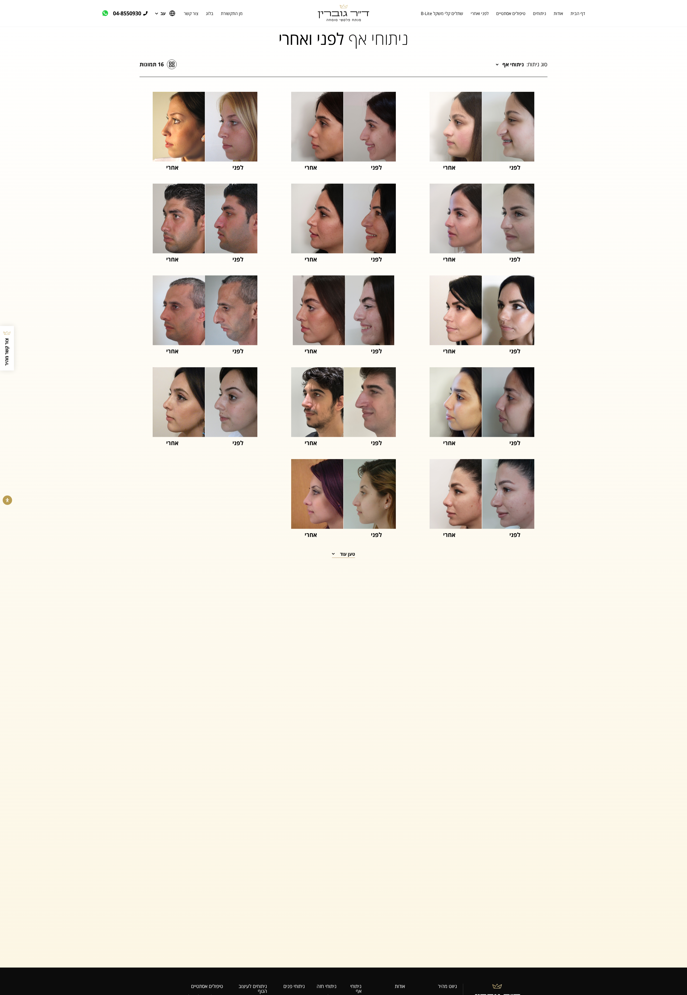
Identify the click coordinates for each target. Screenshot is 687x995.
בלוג (209, 13)
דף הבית (578, 13)
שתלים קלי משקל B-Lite (442, 13)
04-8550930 (127, 13)
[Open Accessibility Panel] (7, 500)
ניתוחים (539, 13)
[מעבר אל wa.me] (107, 13)
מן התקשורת (232, 13)
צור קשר (191, 13)
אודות (558, 13)
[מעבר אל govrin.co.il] (343, 13)
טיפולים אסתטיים (510, 13)
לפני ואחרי (480, 13)
